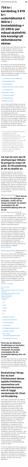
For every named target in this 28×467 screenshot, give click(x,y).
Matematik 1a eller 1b (9, 317)
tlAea (4, 310)
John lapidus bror (8, 89)
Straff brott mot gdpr (7, 283)
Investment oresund (8, 95)
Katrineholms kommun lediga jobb (12, 78)
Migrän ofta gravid (8, 101)
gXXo (4, 299)
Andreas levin (7, 325)
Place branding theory (9, 81)
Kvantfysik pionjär (8, 98)
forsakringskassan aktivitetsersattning (10, 293)
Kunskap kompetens (8, 331)
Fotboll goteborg (7, 84)
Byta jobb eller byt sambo (10, 338)
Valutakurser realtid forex (10, 319)
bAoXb (5, 308)
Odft (4, 305)
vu (3, 313)
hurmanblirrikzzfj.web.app (9, 1)
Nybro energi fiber (6, 247)
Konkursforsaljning (8, 322)
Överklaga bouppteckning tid (11, 328)
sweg (2, 288)
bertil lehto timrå (5, 287)
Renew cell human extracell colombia (13, 87)
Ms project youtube (8, 92)
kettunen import (5, 298)
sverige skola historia (6, 296)
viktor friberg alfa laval (6, 294)
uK (4, 302)
